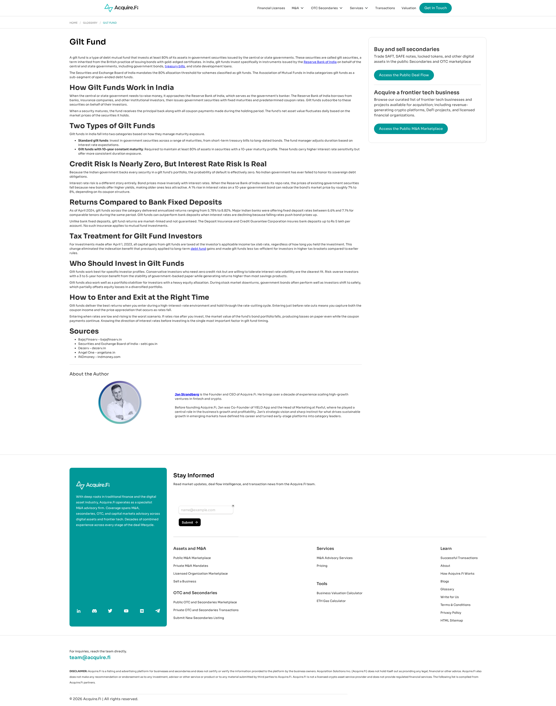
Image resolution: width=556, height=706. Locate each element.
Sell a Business (184, 581)
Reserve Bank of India (320, 62)
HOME (74, 22)
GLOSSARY (90, 22)
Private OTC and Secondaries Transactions (206, 610)
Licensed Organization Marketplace (200, 573)
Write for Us (449, 597)
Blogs (444, 581)
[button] (298, 8)
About (445, 566)
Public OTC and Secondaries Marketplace (205, 602)
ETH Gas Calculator (331, 601)
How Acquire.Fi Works (457, 573)
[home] (121, 8)
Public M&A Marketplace (192, 558)
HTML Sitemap (451, 620)
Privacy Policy (450, 613)
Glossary (447, 589)
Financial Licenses (271, 8)
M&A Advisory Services (335, 558)
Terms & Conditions (455, 605)
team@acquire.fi (90, 657)
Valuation (409, 8)
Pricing (322, 566)
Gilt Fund (110, 22)
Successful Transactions (459, 558)
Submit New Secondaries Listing (198, 618)
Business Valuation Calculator (339, 593)
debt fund (198, 249)
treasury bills (175, 66)
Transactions (385, 8)
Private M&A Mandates (190, 566)
